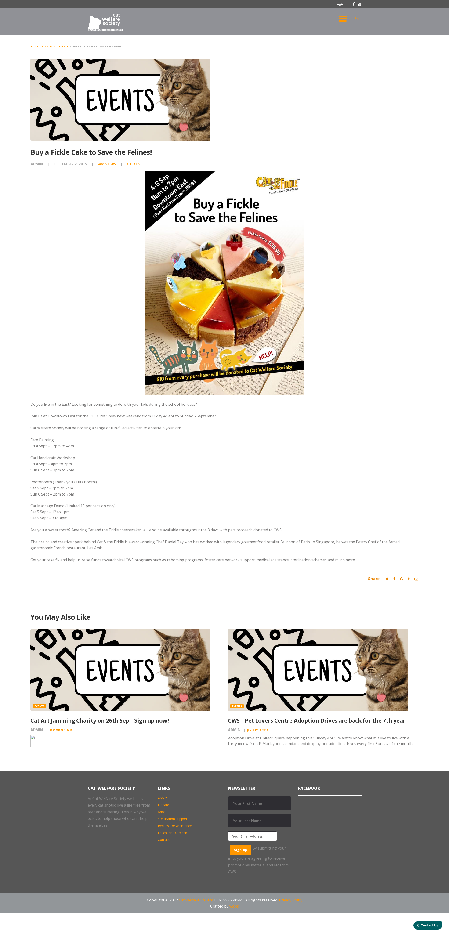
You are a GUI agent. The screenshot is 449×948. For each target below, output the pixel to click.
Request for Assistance (175, 826)
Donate (163, 805)
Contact (164, 839)
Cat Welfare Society (196, 900)
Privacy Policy (290, 900)
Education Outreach (172, 833)
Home (34, 46)
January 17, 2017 (257, 730)
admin (37, 163)
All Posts (48, 46)
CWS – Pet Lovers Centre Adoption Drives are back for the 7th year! (317, 720)
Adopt (162, 812)
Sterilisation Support (172, 819)
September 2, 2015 (70, 163)
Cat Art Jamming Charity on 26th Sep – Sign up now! (99, 720)
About (162, 798)
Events (63, 46)
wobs (234, 906)
